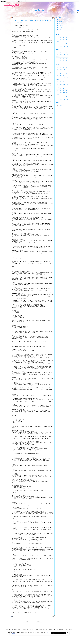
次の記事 (38, 621)
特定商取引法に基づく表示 (61, 629)
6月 (60, 39)
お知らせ (60, 21)
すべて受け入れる (63, 633)
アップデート (61, 23)
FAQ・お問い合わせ (69, 629)
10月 (61, 46)
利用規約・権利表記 (17, 629)
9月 (57, 46)
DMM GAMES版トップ (9, 629)
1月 (57, 37)
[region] (39, 633)
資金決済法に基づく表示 (52, 629)
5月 (57, 39)
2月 (60, 37)
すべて (60, 19)
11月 (64, 46)
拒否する (54, 633)
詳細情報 (13, 633)
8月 (67, 39)
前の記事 (26, 621)
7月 (64, 39)
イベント (60, 27)
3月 (64, 37)
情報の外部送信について (44, 629)
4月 (67, 37)
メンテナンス (61, 25)
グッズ (60, 29)
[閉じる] (67, 632)
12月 (67, 46)
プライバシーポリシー (35, 629)
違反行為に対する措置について (26, 629)
